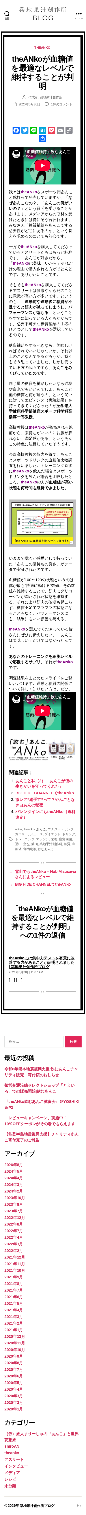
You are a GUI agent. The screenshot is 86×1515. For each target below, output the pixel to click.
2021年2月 (13, 1323)
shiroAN (11, 1446)
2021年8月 (13, 1283)
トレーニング (24, 839)
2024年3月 (13, 1184)
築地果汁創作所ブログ (37, 1506)
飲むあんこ (46, 849)
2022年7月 (13, 1231)
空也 (26, 844)
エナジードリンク (61, 829)
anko (18, 829)
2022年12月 (14, 1217)
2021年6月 (13, 1297)
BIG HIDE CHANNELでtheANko (44, 793)
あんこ (41, 829)
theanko (42, 47)
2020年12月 (14, 1336)
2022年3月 (13, 1244)
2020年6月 (13, 1376)
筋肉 (34, 844)
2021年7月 (13, 1290)
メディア (12, 1473)
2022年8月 (13, 1224)
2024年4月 (13, 1178)
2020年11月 (14, 1343)
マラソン (42, 839)
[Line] (33, 131)
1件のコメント (61, 104)
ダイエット (52, 834)
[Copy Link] (69, 131)
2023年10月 (14, 1198)
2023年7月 (13, 1211)
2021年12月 (14, 1257)
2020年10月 (14, 1349)
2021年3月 (13, 1316)
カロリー (21, 834)
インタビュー (16, 1466)
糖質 (67, 844)
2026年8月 (13, 1165)
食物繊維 (29, 849)
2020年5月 (13, 1382)
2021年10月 (14, 1270)
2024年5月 (13, 1171)
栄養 (54, 839)
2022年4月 (13, 1237)
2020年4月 (13, 1389)
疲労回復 (65, 839)
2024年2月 (13, 1191)
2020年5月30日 (29, 104)
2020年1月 (13, 1409)
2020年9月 (13, 1356)
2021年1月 (13, 1330)
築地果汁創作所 (51, 97)
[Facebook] (16, 131)
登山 (18, 844)
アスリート (14, 1459)
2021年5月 (13, 1303)
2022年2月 (13, 1250)
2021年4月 (13, 1310)
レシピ (10, 1479)
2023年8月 (13, 1204)
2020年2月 (13, 1402)
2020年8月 (13, 1363)
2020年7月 (13, 1369)
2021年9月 (13, 1277)
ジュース (36, 834)
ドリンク (68, 834)
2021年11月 (14, 1264)
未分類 (10, 1486)
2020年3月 (13, 1396)
